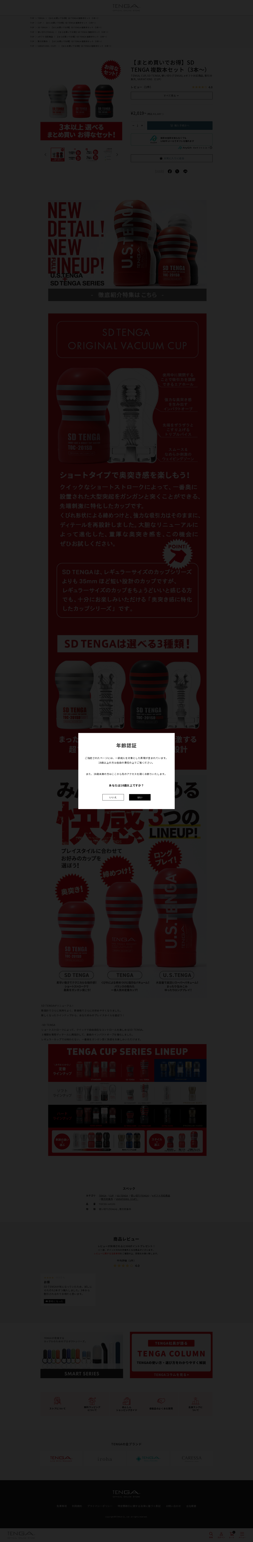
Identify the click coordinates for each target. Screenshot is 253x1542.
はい (139, 797)
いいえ (113, 797)
